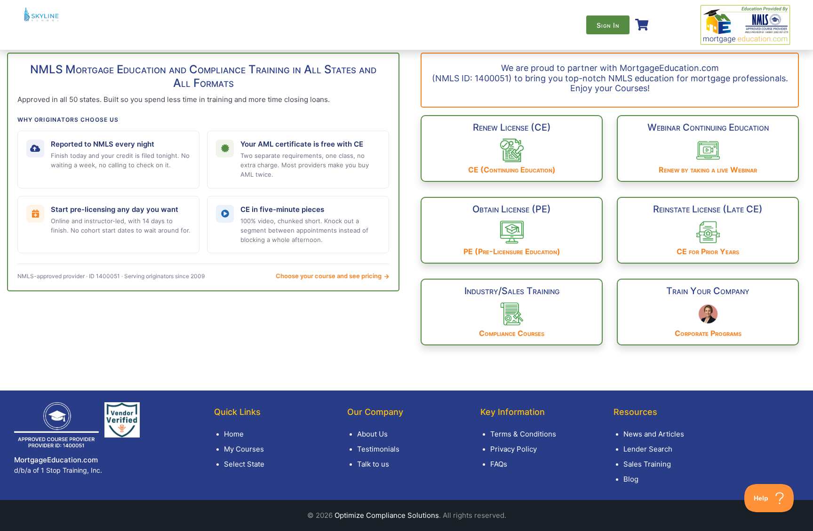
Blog (630, 479)
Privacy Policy (513, 449)
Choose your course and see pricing (329, 276)
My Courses (244, 449)
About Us (372, 433)
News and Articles (653, 433)
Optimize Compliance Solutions (387, 515)
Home (234, 433)
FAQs (498, 464)
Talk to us (373, 464)
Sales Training (647, 464)
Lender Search (647, 449)
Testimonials (378, 449)
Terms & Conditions (523, 433)
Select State (244, 464)
